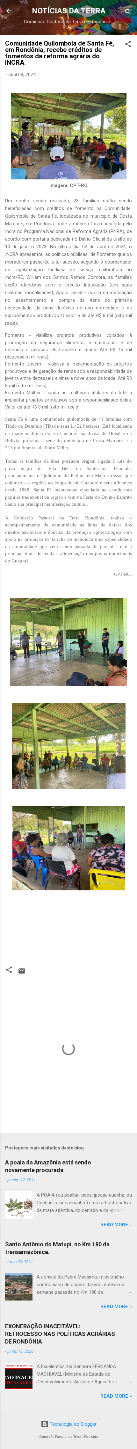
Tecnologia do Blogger (72, 1424)
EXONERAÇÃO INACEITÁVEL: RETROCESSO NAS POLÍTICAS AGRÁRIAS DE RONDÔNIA (60, 1334)
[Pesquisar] (128, 13)
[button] (128, 45)
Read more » (116, 1225)
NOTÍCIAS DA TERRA (68, 10)
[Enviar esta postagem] (21, 973)
